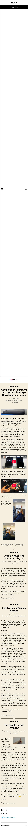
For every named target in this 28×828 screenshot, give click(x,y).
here (10, 503)
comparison (10, 544)
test (16, 545)
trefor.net (14, 2)
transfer (19, 545)
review (12, 715)
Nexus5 (5, 545)
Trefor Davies (16, 398)
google (22, 544)
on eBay (5, 711)
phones (17, 386)
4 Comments (15, 733)
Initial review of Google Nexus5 (14, 609)
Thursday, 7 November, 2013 (10, 616)
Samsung (9, 545)
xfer (23, 545)
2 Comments (15, 402)
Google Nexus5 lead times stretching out (14, 557)
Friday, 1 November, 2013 (20, 731)
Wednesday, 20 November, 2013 (14, 400)
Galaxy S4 (18, 544)
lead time (9, 598)
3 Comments (23, 616)
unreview (11, 624)
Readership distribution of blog (9, 791)
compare (5, 544)
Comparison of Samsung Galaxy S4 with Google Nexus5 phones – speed (14, 392)
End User (11, 386)
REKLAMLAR (14, 7)
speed (13, 545)
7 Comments (15, 563)
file (14, 544)
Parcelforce (18, 633)
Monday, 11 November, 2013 (20, 561)
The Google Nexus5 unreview (14, 726)
